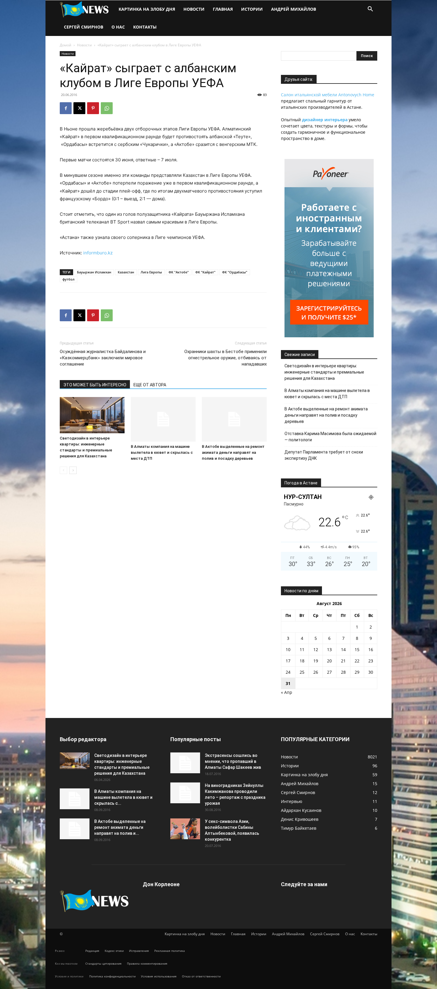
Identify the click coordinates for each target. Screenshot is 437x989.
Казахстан (126, 272)
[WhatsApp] (107, 108)
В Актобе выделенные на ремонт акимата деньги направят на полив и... (120, 827)
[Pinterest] (93, 108)
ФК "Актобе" (179, 272)
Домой (65, 45)
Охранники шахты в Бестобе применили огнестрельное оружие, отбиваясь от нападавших (225, 358)
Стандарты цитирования (103, 963)
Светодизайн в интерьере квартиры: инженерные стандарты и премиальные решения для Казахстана (324, 372)
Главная (223, 9)
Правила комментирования (147, 963)
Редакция (92, 951)
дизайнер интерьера (325, 119)
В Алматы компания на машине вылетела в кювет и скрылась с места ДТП (162, 452)
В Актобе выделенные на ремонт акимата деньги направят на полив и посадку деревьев (233, 452)
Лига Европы (151, 272)
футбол (68, 279)
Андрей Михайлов (293, 9)
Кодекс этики (114, 951)
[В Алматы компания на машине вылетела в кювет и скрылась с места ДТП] (163, 419)
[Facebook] (66, 108)
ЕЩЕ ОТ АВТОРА (149, 384)
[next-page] (73, 470)
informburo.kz (98, 253)
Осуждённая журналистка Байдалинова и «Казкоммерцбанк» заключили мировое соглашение (103, 358)
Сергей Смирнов (83, 27)
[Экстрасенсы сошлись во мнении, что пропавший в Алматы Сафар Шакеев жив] (185, 762)
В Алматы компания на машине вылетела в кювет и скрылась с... (123, 797)
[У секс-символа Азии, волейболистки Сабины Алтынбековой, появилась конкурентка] (185, 828)
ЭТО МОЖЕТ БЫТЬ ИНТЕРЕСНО (94, 384)
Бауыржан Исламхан (94, 272)
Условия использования (159, 976)
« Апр (286, 692)
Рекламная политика (169, 951)
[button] (370, 9)
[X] (79, 108)
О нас (118, 27)
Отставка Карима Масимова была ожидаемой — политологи (330, 436)
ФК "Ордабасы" (234, 272)
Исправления (139, 951)
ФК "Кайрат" (205, 272)
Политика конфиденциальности (112, 976)
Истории (252, 9)
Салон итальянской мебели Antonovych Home (327, 94)
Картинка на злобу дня (147, 9)
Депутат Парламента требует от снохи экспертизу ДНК (323, 455)
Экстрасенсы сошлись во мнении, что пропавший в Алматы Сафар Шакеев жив (233, 761)
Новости (194, 9)
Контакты (145, 27)
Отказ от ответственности (201, 976)
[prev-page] (63, 470)
